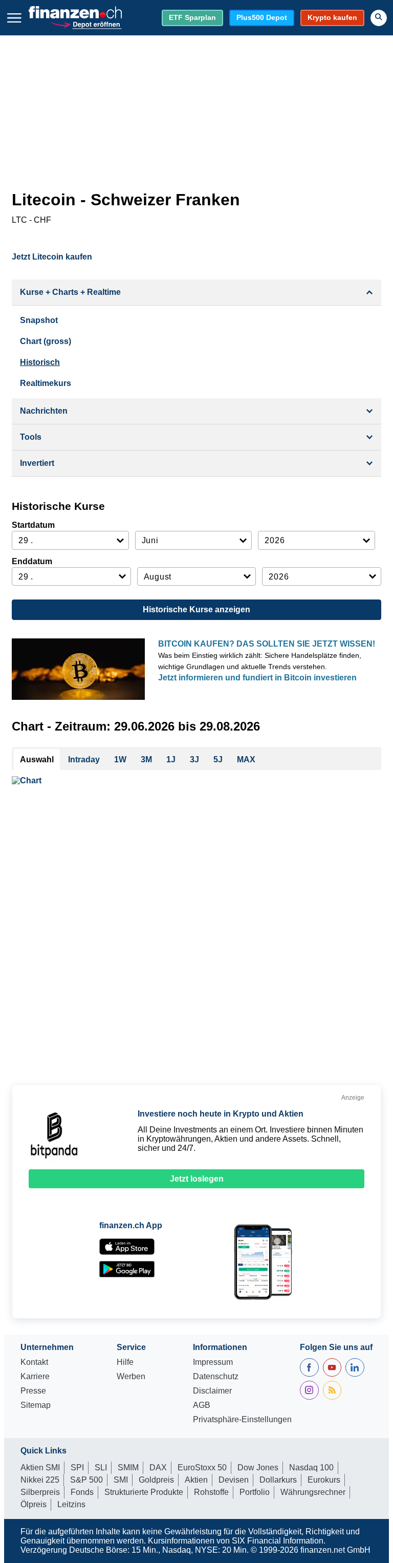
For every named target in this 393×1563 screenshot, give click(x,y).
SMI (121, 1479)
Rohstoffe (211, 1492)
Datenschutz (215, 1377)
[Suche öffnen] (378, 18)
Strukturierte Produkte (143, 1492)
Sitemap (35, 1405)
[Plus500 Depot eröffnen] (86, 23)
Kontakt (34, 1362)
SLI (101, 1467)
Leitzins (71, 1504)
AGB (201, 1405)
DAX (158, 1467)
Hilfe (125, 1362)
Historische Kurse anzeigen (196, 609)
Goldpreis (156, 1479)
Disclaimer (212, 1391)
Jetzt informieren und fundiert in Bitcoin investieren (257, 677)
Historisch (40, 362)
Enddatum (32, 561)
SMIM (128, 1467)
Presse (33, 1391)
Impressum (213, 1362)
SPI (77, 1467)
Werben (131, 1377)
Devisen (234, 1479)
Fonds (82, 1492)
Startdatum (33, 525)
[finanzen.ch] (75, 12)
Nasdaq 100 (311, 1467)
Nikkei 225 (39, 1479)
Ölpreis (33, 1504)
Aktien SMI (40, 1467)
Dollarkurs (278, 1479)
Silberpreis (40, 1492)
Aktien (196, 1479)
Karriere (35, 1377)
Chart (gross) (45, 341)
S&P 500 (86, 1479)
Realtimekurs (45, 383)
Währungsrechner (312, 1492)
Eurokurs (324, 1479)
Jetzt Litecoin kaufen (52, 256)
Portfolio (254, 1492)
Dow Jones (257, 1467)
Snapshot (39, 320)
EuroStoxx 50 (202, 1467)
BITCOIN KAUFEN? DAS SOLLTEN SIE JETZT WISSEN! (266, 643)
